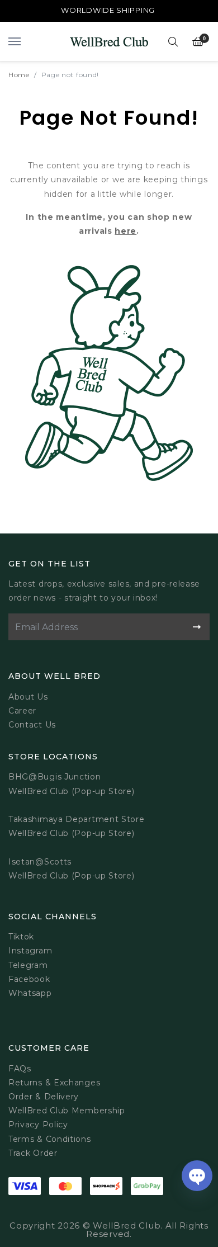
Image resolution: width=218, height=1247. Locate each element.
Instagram (30, 951)
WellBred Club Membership (66, 1111)
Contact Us (32, 725)
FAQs (19, 1069)
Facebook (29, 979)
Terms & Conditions (49, 1139)
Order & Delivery (43, 1097)
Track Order (33, 1153)
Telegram (28, 965)
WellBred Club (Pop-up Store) (71, 833)
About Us (28, 697)
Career (22, 711)
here (125, 231)
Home (19, 74)
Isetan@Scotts (40, 862)
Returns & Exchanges (54, 1083)
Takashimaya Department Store (76, 819)
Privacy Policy (38, 1125)
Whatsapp (30, 993)
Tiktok (21, 937)
